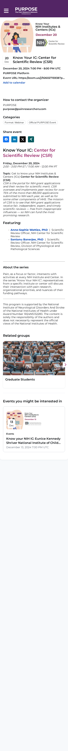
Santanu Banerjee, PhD (27, 239)
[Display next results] (65, 364)
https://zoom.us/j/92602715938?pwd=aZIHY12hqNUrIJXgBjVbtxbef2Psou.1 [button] (42, 78)
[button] (14, 82)
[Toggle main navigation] (6, 11)
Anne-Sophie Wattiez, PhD (29, 230)
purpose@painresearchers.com (24, 109)
